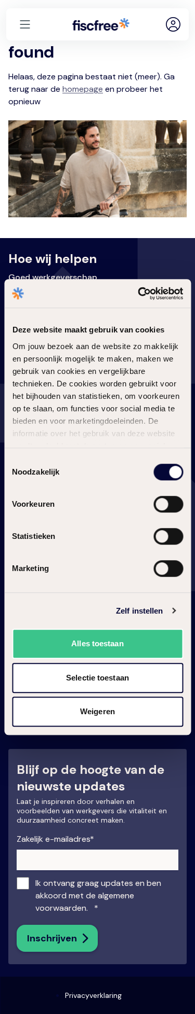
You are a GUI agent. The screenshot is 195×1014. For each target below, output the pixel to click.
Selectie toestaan (97, 677)
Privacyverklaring (93, 995)
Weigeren (97, 711)
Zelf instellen (139, 610)
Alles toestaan (97, 643)
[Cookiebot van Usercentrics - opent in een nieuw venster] (139, 293)
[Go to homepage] (100, 24)
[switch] (159, 502)
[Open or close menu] (25, 24)
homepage (82, 89)
